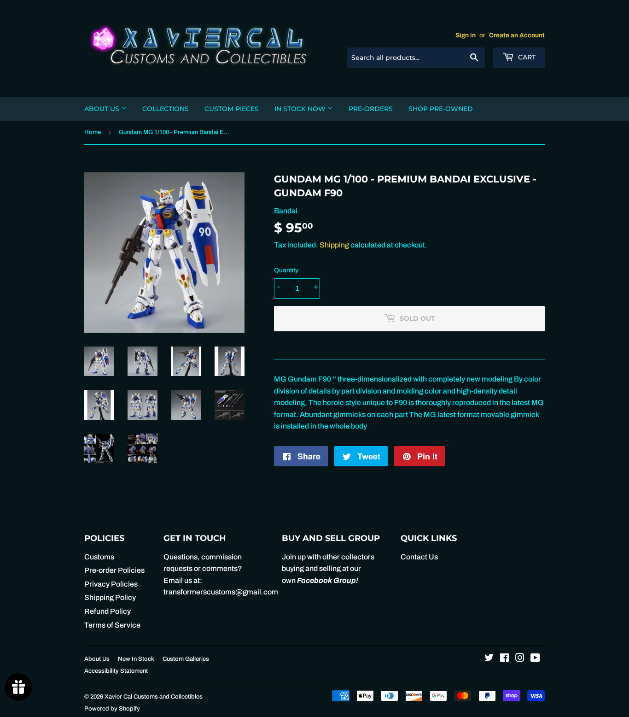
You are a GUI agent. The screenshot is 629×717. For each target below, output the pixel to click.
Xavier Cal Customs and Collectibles (154, 696)
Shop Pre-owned (440, 109)
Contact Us (419, 557)
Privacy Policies (111, 584)
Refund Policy (107, 611)
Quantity (286, 270)
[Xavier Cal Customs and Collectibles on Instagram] (519, 659)
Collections (165, 109)
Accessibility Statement (116, 671)
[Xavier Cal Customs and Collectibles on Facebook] (504, 659)
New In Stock (136, 659)
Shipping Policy (110, 597)
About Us (102, 109)
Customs (99, 557)
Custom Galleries (186, 659)
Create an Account (517, 35)
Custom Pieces (231, 109)
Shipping (334, 245)
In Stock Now (300, 109)
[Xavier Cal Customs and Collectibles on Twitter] (489, 659)
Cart (526, 57)
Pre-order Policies (114, 570)
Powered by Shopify (112, 708)
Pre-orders (371, 109)
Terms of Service (112, 625)
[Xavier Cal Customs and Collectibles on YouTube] (535, 659)
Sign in (465, 35)
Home (92, 132)
